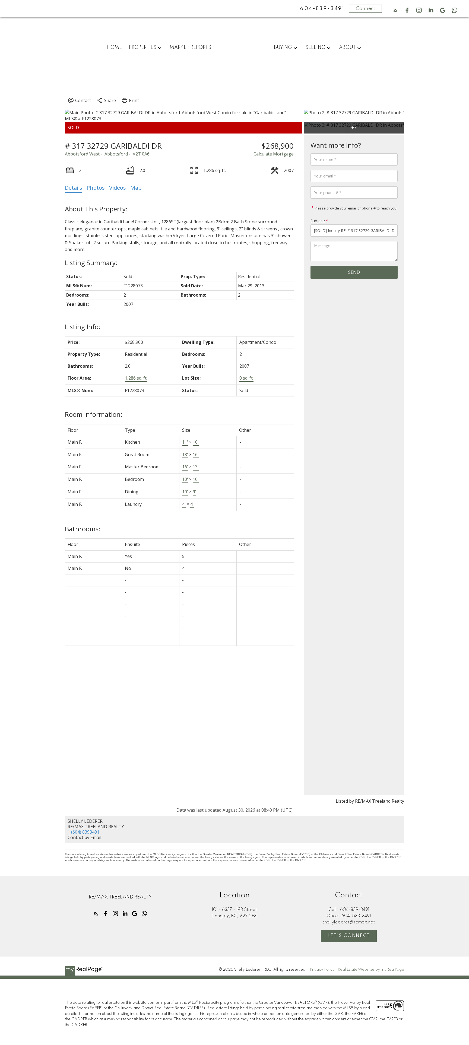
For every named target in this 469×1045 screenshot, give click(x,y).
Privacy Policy (322, 969)
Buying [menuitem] (283, 47)
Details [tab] (73, 187)
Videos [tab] (117, 187)
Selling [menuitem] (315, 47)
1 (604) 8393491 (83, 832)
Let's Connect (349, 935)
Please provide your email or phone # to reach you (355, 208)
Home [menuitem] (114, 47)
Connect (365, 8)
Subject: (317, 220)
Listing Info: (82, 326)
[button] (395, 10)
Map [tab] (136, 187)
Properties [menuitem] (142, 47)
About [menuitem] (347, 47)
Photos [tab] (96, 187)
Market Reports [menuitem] (190, 47)
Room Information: (93, 414)
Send (354, 272)
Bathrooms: (82, 528)
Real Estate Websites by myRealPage (371, 969)
